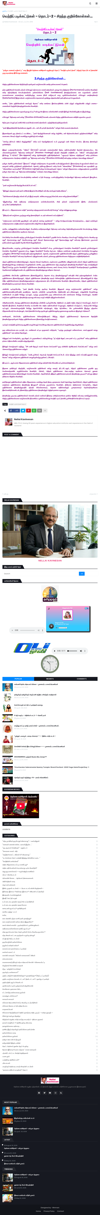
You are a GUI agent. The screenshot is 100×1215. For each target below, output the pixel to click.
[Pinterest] (28, 411)
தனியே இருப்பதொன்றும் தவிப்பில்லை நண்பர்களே (50, 1029)
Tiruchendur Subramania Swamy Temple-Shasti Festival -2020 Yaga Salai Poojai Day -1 (51, 767)
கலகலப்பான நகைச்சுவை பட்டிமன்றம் (50, 949)
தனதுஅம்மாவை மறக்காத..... (50, 1026)
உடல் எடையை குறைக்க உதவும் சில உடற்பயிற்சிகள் (50, 902)
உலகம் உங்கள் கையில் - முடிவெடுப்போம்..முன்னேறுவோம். (50, 925)
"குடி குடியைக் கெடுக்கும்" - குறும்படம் (50, 848)
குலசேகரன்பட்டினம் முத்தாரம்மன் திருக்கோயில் (50, 986)
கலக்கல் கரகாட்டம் (50, 952)
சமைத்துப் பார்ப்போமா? (50, 996)
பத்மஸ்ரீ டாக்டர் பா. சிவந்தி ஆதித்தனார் (50, 1053)
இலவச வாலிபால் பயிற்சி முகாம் (14, 1164)
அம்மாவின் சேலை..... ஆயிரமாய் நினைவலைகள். (50, 878)
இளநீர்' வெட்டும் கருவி (50, 898)
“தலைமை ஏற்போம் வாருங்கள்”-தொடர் (50, 1070)
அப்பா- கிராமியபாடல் (50, 875)
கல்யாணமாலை (50, 959)
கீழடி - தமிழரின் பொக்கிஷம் (50, 969)
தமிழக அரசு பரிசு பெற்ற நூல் (50, 1039)
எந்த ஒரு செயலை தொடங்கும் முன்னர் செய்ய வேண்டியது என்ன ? (50, 932)
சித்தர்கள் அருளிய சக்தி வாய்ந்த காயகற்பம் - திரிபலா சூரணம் (50, 1019)
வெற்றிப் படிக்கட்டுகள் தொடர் (17, 11)
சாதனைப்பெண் (50, 1009)
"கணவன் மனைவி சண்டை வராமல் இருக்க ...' (50, 844)
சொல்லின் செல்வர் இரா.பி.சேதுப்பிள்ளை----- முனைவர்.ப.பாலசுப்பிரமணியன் (39, 746)
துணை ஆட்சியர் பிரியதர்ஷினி (14, 1156)
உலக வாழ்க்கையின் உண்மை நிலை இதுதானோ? (50, 922)
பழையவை (92, 494)
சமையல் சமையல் (50, 999)
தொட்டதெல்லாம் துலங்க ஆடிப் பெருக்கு (50, 1046)
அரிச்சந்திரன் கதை (50, 881)
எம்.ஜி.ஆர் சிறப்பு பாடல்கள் (50, 939)
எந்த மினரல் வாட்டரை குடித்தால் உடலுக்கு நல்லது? (50, 935)
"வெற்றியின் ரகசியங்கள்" (50, 861)
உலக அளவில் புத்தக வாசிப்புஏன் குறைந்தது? (50, 918)
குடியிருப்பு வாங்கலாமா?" (50, 972)
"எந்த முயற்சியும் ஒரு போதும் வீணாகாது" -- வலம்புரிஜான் (50, 841)
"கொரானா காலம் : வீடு (50, 851)
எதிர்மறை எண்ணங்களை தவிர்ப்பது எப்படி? (50, 929)
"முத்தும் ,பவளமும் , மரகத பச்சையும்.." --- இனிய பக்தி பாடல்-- (35, 736)
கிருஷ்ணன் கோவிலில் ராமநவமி (50, 965)
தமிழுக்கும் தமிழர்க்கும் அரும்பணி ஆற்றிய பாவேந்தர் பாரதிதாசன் (35, 695)
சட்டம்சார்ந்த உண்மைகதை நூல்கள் (50, 992)
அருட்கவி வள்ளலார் (50, 885)
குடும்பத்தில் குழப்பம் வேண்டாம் (50, 982)
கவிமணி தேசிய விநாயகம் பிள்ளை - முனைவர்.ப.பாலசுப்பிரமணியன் (36, 684)
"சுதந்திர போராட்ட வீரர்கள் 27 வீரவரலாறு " (50, 855)
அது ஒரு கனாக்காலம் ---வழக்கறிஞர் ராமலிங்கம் (50, 871)
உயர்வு (50, 915)
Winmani (55, 1207)
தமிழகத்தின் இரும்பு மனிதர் (50, 1043)
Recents (50, 679)
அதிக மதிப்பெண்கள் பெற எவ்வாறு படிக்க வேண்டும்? (50, 868)
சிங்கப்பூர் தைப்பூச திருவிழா (50, 1016)
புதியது (6, 494)
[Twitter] (23, 411)
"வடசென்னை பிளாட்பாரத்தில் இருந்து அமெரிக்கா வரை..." (50, 858)
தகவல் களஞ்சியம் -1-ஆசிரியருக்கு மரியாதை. (50, 1023)
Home (38, 1211)
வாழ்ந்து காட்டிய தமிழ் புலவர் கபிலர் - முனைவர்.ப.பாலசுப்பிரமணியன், (36, 726)
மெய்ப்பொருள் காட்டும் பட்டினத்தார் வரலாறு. (28, 705)
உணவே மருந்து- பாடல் (50, 912)
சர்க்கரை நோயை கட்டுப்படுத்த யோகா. (50, 1006)
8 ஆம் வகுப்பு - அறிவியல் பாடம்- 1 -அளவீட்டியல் (30, 715)
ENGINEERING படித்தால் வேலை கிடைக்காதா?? (30, 757)
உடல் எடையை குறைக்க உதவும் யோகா (50, 905)
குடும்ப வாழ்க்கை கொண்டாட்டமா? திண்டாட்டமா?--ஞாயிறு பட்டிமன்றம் (50, 979)
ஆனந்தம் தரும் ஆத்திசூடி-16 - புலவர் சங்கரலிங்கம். (31, 778)
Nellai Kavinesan (23, 419)
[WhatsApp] (34, 411)
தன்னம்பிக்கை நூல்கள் (50, 1036)
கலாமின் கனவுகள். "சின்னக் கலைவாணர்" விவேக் (50, 955)
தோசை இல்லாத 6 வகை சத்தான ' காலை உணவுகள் (50, 1050)
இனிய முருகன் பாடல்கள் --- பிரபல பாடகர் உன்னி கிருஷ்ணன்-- (50, 888)
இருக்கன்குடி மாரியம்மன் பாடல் (24, 1118)
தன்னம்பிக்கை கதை (50, 1033)
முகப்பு (4, 11)
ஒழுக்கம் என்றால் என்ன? (50, 945)
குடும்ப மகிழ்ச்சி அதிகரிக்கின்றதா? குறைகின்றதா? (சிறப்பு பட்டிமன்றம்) (50, 976)
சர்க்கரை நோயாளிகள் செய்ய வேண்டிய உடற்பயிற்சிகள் (50, 1003)
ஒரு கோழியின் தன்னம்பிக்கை (50, 942)
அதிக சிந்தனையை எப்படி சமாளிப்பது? (50, 865)
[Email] (39, 411)
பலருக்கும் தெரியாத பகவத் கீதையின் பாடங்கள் (50, 1066)
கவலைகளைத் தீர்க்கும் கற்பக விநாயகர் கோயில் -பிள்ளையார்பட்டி (50, 962)
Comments (81, 679)
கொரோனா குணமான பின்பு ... (50, 989)
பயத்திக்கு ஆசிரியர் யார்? (50, 1060)
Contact (60, 1211)
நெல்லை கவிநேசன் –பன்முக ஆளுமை (26, 1128)
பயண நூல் (50, 1056)
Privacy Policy (49, 1211)
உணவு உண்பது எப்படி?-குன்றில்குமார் (50, 908)
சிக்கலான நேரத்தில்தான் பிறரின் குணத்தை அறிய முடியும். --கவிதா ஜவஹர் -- (50, 1013)
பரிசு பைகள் (50, 1063)
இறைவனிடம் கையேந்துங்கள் (50, 895)
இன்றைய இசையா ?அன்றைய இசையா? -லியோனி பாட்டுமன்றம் (50, 891)
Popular (18, 679)
